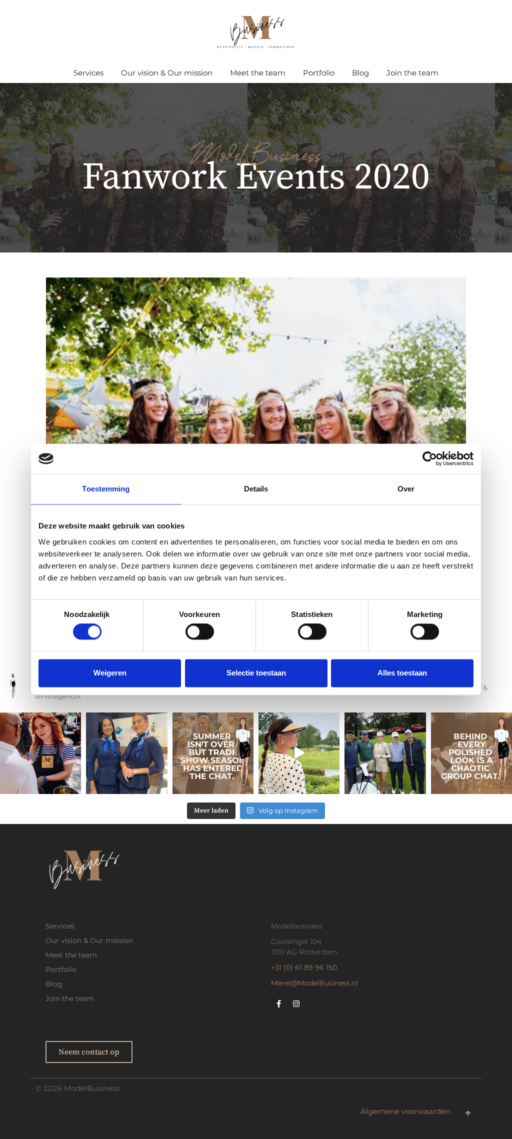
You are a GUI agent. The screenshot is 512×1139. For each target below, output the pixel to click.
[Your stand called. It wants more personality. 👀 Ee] (40, 753)
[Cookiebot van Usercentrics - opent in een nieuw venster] (430, 458)
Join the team (412, 73)
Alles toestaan (402, 672)
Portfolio (318, 73)
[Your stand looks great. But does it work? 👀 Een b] (126, 753)
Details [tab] (256, 488)
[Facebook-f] (278, 1003)
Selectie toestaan (256, 672)
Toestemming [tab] (106, 488)
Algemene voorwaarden (405, 1111)
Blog (360, 73)
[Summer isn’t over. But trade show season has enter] (213, 753)
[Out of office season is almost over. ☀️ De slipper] (299, 753)
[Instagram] (296, 1003)
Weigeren (110, 672)
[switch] (200, 632)
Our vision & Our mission (166, 73)
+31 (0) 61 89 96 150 (304, 967)
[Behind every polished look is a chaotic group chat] (471, 753)
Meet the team (258, 73)
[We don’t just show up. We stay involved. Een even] (385, 753)
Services (89, 73)
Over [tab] (406, 488)
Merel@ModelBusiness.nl (314, 983)
